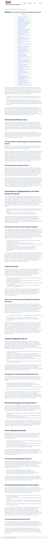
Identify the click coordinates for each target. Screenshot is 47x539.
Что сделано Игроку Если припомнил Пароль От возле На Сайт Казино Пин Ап (24, 77)
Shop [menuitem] (35, 3)
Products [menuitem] (30, 3)
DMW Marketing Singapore (13, 4)
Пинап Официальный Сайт (23, 37)
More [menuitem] (40, 3)
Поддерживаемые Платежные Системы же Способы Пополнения (23, 52)
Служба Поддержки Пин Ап (23, 31)
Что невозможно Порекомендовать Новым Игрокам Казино (22, 19)
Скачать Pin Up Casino (22, 71)
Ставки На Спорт (21, 27)
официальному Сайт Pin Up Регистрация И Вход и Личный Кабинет (24, 57)
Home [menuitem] (25, 3)
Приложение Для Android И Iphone (24, 84)
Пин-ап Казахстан (21, 75)
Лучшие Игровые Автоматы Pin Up (24, 21)
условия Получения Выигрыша (23, 49)
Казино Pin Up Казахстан (22, 54)
